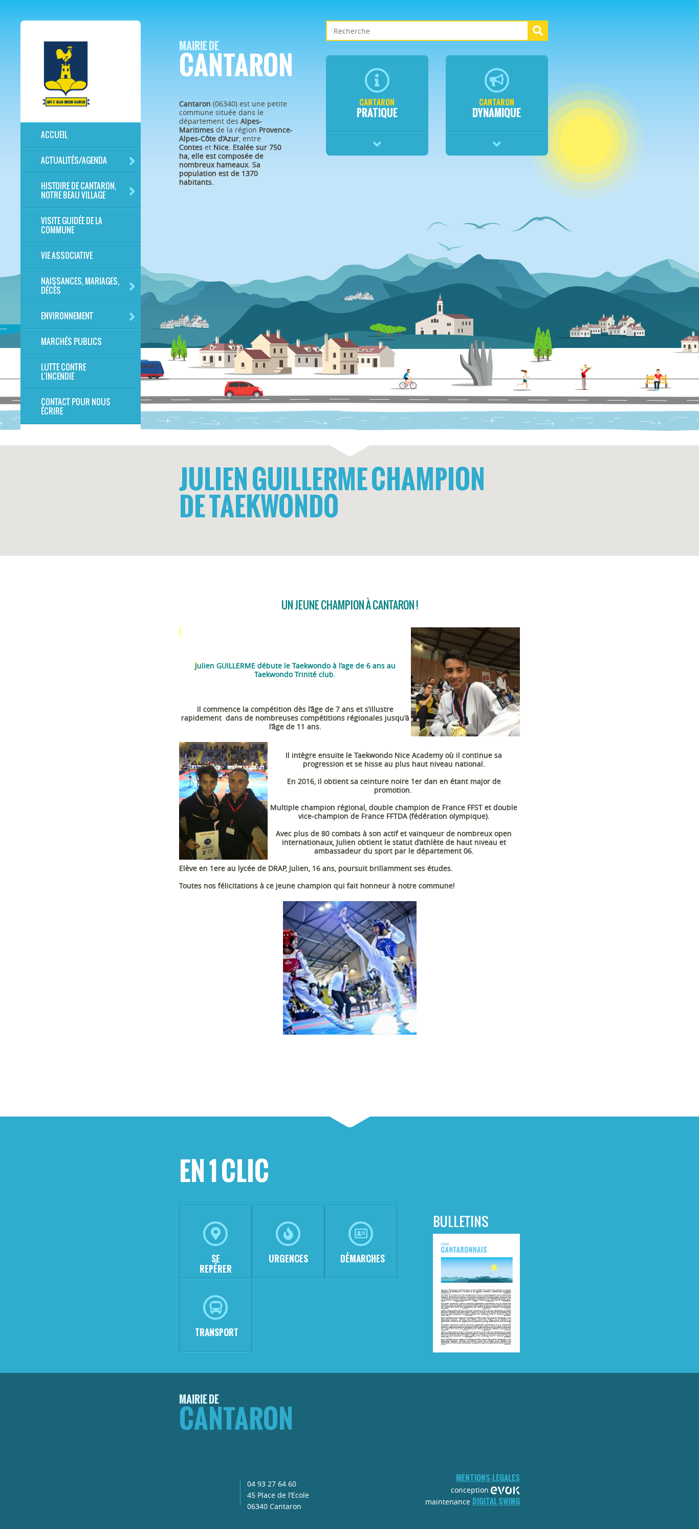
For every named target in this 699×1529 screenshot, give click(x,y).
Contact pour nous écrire (76, 406)
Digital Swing (496, 1501)
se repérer (216, 1263)
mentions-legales (488, 1477)
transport (216, 1332)
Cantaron (236, 62)
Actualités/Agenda (74, 160)
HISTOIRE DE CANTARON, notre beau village (78, 190)
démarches (362, 1258)
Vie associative (67, 255)
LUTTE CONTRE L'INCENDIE (63, 371)
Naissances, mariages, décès (80, 285)
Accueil (54, 135)
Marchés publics (71, 341)
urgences (288, 1258)
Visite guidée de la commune (71, 225)
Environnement (67, 316)
